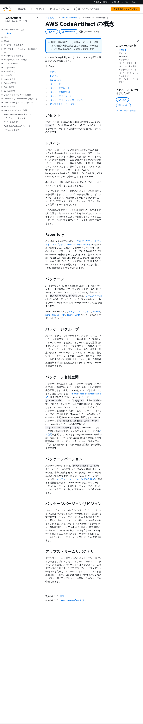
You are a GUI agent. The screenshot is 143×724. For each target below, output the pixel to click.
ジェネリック (84, 311)
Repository (55, 79)
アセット (54, 71)
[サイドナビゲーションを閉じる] (38, 18)
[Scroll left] (16, 9)
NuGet (55, 314)
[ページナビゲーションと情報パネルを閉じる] (138, 41)
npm (47, 314)
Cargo (72, 311)
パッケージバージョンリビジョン (66, 100)
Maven (96, 311)
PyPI (63, 314)
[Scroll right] (74, 9)
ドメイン (54, 75)
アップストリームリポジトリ (64, 104)
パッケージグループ (60, 88)
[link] (95, 17)
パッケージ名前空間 (60, 92)
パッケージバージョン (61, 96)
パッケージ (55, 83)
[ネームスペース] (93, 295)
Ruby (69, 314)
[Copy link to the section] (43, 115)
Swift (77, 314)
